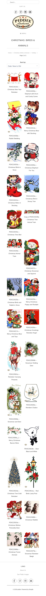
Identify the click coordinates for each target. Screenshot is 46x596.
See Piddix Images (23, 574)
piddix (19, 589)
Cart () (22, 6)
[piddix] (23, 22)
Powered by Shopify (27, 589)
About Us (23, 570)
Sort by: (23, 62)
